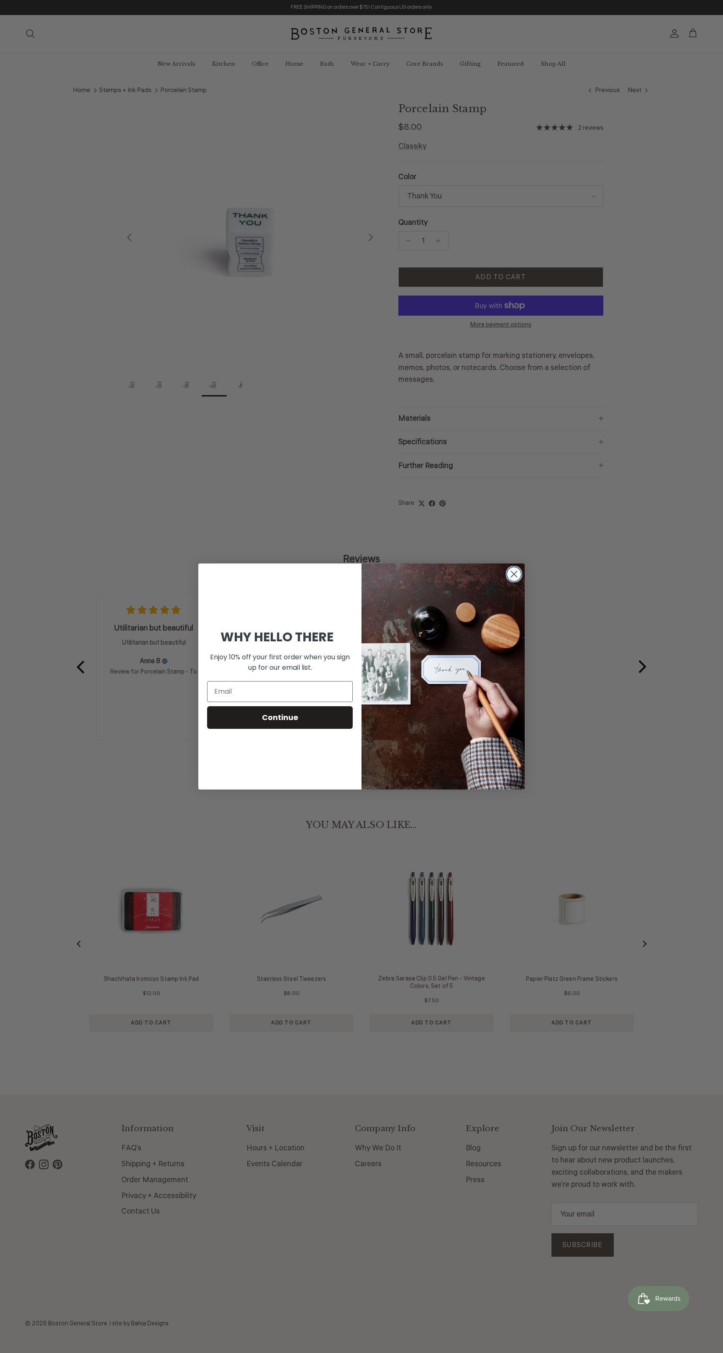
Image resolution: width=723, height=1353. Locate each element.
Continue (280, 717)
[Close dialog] (514, 574)
